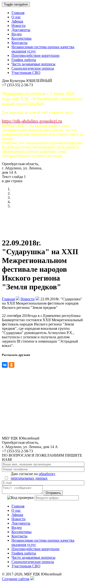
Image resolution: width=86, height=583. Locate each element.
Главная (17, 13)
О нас (16, 17)
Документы (20, 30)
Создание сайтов (15, 579)
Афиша (17, 21)
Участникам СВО (25, 73)
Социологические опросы (32, 68)
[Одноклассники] (11, 365)
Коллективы (21, 38)
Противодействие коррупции (35, 55)
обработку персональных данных (33, 476)
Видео (16, 34)
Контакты (19, 43)
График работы (23, 60)
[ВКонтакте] (5, 365)
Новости (18, 26)
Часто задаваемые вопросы (33, 64)
